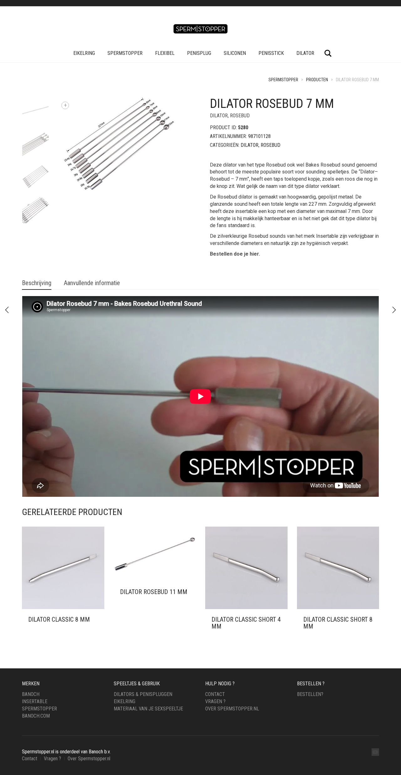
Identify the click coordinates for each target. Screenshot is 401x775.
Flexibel (164, 53)
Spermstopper (125, 53)
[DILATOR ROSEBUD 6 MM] (394, 310)
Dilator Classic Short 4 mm (246, 623)
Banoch (30, 694)
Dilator (305, 53)
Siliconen (235, 53)
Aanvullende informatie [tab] (92, 283)
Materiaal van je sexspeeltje (148, 709)
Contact (215, 694)
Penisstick (271, 53)
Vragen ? (215, 701)
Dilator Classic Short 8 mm (337, 623)
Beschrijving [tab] (36, 283)
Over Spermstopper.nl (232, 709)
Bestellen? (310, 694)
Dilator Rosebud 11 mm (153, 592)
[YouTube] (375, 752)
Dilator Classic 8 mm (59, 619)
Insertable (34, 701)
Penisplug (199, 53)
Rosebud (240, 116)
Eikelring (84, 53)
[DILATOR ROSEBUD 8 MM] (7, 310)
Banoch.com (36, 716)
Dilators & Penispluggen (143, 694)
